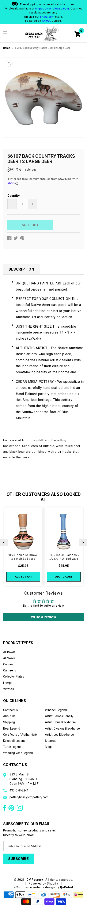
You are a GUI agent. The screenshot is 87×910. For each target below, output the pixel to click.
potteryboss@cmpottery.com (29, 797)
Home (6, 48)
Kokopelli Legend (14, 740)
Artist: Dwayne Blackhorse (62, 728)
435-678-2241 (19, 790)
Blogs (48, 747)
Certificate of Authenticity (20, 734)
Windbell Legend (56, 710)
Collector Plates (13, 676)
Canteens (9, 670)
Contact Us (10, 710)
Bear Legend (11, 728)
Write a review (43, 617)
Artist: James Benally (59, 716)
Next (83, 542)
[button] (5, 33)
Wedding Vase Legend (18, 753)
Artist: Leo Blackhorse (59, 734)
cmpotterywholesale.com (52, 8)
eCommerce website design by (37, 887)
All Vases (9, 658)
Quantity (13, 195)
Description (21, 269)
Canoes (8, 664)
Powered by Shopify (43, 883)
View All (8, 689)
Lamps (7, 683)
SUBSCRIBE (18, 859)
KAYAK (46, 20)
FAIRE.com (47, 16)
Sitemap (50, 740)
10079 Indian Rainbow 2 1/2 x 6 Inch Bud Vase (64, 556)
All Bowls (9, 652)
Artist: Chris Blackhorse (60, 722)
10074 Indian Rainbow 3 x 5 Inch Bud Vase (23, 556)
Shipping (9, 722)
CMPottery (34, 879)
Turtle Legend (12, 747)
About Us (9, 716)
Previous (4, 542)
